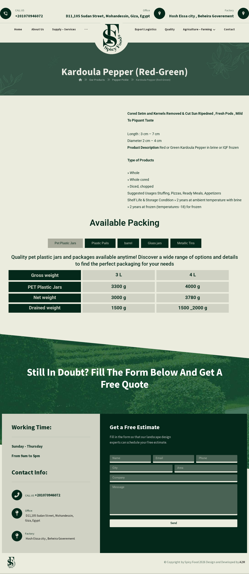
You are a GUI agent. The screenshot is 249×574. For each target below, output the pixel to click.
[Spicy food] (111, 36)
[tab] (65, 243)
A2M (242, 562)
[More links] (86, 29)
